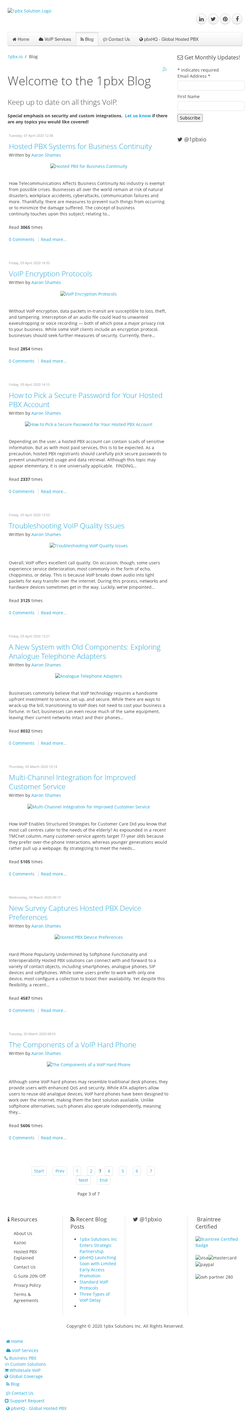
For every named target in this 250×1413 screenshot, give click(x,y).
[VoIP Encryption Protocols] (88, 293)
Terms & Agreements (26, 1297)
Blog (89, 39)
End (104, 1180)
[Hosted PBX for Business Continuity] (88, 166)
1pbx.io (15, 56)
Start (39, 1171)
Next (83, 1180)
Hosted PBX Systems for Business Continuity (80, 146)
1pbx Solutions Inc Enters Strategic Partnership (98, 1245)
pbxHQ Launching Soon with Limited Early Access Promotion (98, 1267)
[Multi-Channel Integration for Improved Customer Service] (88, 806)
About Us (23, 1233)
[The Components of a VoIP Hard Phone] (88, 1064)
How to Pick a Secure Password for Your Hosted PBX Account (85, 399)
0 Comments (21, 239)
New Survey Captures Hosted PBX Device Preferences (75, 912)
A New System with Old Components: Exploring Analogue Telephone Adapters (85, 651)
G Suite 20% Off (30, 1276)
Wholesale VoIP (25, 1370)
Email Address (193, 76)
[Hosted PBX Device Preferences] (89, 937)
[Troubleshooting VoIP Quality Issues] (89, 545)
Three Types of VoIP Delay (95, 1297)
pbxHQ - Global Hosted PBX (170, 39)
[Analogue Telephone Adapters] (88, 676)
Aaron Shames (46, 155)
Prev (59, 1171)
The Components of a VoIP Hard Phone (72, 1044)
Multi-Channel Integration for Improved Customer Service (72, 781)
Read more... (54, 239)
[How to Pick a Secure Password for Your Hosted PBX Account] (88, 424)
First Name (188, 96)
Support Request (27, 1401)
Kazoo (20, 1242)
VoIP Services (57, 39)
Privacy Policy (27, 1285)
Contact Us (118, 39)
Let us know (138, 116)
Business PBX (22, 1358)
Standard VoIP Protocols (94, 1285)
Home (22, 39)
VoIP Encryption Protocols (50, 273)
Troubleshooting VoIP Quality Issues (66, 525)
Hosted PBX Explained (25, 1255)
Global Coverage (25, 1376)
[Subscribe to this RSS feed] (164, 69)
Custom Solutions (27, 1364)
